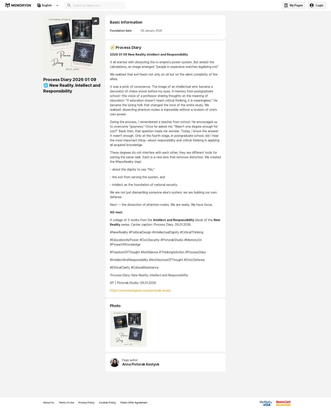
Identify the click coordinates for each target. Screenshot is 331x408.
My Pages (296, 5)
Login (319, 5)
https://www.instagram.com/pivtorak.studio (140, 290)
